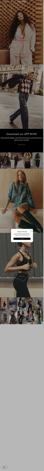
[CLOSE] (32, 230)
